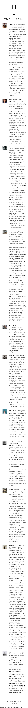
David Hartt (12, 231)
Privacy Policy (14, 703)
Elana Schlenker (13, 489)
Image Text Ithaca (17, 699)
